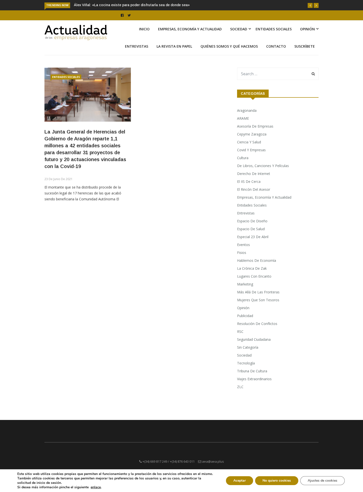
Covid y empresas (251, 150)
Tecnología (246, 363)
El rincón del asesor (253, 189)
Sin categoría (247, 347)
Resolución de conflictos (257, 323)
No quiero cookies (276, 480)
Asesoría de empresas (255, 126)
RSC (240, 331)
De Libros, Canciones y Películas (263, 165)
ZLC (240, 386)
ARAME (243, 118)
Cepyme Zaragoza (251, 134)
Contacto (276, 46)
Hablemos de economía (256, 260)
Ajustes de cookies (322, 480)
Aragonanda (247, 110)
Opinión (307, 29)
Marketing (245, 284)
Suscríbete (304, 46)
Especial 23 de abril (252, 236)
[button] (310, 5)
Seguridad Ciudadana (254, 339)
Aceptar (239, 480)
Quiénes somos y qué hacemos (229, 46)
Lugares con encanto (254, 276)
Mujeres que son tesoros (258, 300)
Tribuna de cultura (252, 371)
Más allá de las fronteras (258, 292)
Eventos (243, 244)
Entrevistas (136, 46)
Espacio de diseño (252, 221)
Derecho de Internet (253, 173)
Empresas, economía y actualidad (190, 29)
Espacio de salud (251, 229)
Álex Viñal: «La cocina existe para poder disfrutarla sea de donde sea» (132, 5)
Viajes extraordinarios (254, 379)
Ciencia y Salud (249, 142)
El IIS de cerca (249, 181)
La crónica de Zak (252, 268)
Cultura (242, 157)
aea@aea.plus (213, 461)
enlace (96, 487)
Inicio (144, 29)
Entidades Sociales (274, 29)
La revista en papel (174, 46)
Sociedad (238, 29)
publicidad (245, 315)
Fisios (241, 252)
